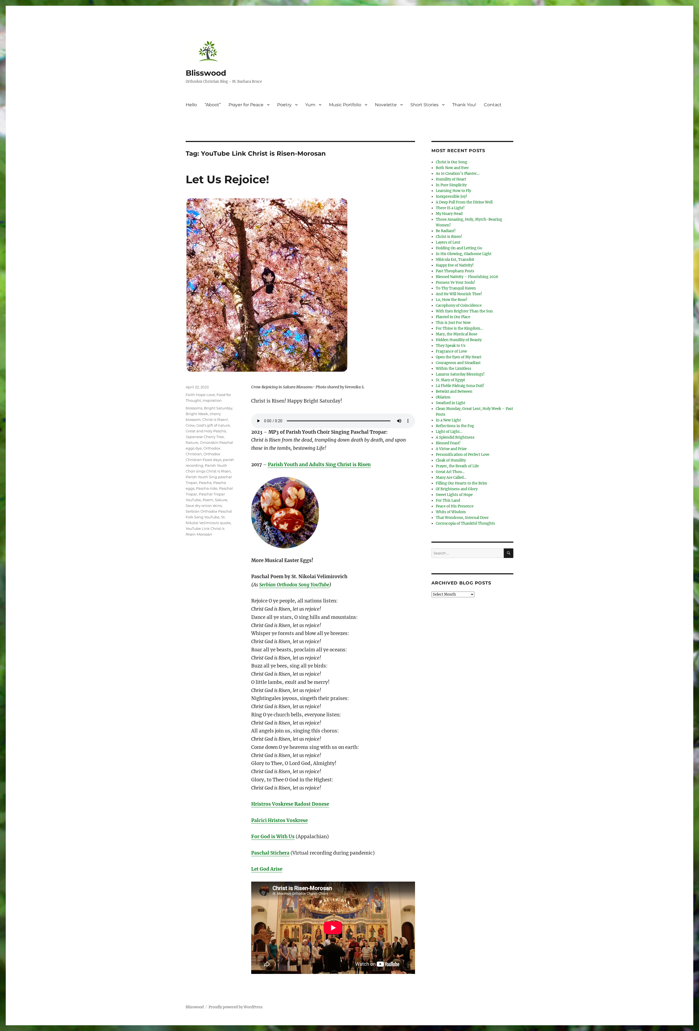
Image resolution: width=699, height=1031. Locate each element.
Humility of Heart (451, 179)
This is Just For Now (453, 322)
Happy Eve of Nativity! (455, 265)
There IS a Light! (450, 208)
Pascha (205, 482)
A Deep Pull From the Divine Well (464, 202)
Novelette (386, 104)
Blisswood (206, 73)
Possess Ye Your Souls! (455, 282)
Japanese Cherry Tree (205, 437)
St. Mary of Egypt (450, 380)
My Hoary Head (449, 213)
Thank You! (464, 104)
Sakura (221, 500)
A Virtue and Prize (451, 449)
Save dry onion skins (204, 505)
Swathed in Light (450, 403)
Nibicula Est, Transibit (455, 259)
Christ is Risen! (215, 419)
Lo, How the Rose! (451, 299)
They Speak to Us (451, 345)
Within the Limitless (453, 368)
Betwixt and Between (454, 391)
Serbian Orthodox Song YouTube (294, 585)
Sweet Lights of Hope (454, 494)
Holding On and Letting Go (459, 248)
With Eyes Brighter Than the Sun (464, 311)
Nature (192, 442)
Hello (191, 104)
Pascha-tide (206, 488)
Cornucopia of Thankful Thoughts (465, 523)
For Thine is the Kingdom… (459, 328)
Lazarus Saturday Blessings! (460, 374)
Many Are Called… (451, 477)
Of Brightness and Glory (457, 489)
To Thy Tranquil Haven (456, 288)
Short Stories (424, 104)
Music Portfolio (345, 104)
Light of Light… (449, 431)
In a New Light (448, 420)
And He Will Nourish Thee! (459, 294)
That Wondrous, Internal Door (462, 517)
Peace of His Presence (454, 506)
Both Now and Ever (452, 168)
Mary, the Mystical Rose (456, 334)
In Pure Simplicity (451, 185)
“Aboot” (213, 104)
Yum (310, 104)
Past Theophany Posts (455, 271)
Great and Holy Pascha (206, 431)
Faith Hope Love (200, 394)
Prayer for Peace (246, 104)
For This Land (448, 500)
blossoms (194, 408)
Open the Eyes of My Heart (458, 357)
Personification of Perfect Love (462, 454)
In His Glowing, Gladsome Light (463, 254)
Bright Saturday (218, 408)
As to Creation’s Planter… (457, 173)
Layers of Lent (448, 242)
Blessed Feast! (448, 443)
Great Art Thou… (450, 471)
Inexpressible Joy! (451, 196)
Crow (190, 425)
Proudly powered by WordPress (236, 1007)
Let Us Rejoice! (227, 179)
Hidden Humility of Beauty (459, 340)
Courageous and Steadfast (458, 363)
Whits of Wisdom (451, 512)
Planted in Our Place (453, 317)
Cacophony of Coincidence (459, 305)
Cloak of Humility (451, 460)
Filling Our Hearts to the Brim (461, 483)
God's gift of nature (213, 425)
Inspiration (212, 400)
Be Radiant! (446, 231)
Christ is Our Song (451, 162)
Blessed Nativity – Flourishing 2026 (467, 276)
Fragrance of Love (451, 351)
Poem (208, 500)
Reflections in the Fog (455, 426)
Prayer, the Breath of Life (457, 466)
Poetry (284, 104)
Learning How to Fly (453, 190)
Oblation (443, 397)
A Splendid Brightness (455, 437)
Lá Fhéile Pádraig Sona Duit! (460, 385)
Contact (493, 104)
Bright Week (197, 414)
